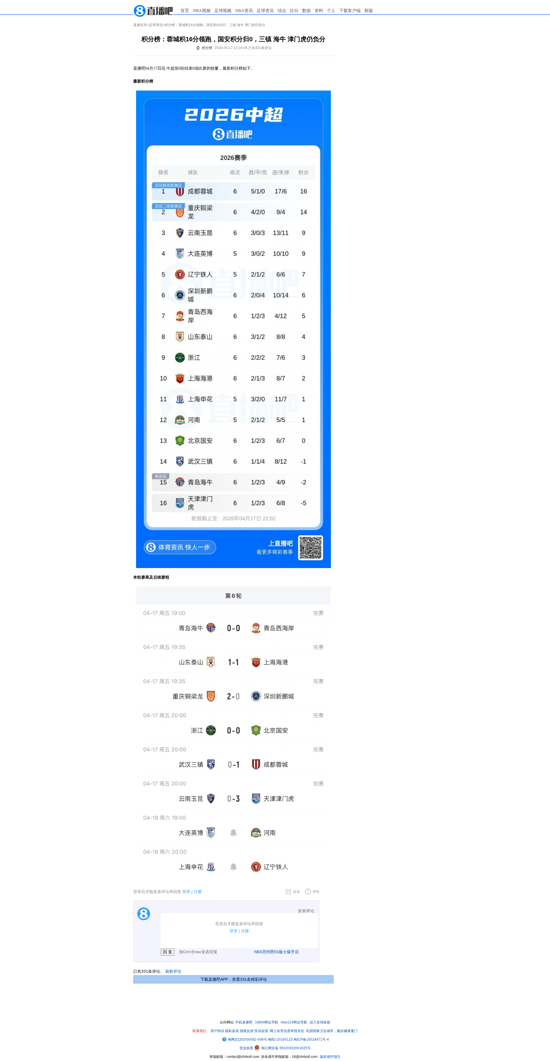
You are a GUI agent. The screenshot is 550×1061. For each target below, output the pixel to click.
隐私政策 (232, 1031)
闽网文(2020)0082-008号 (247, 1039)
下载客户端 (350, 10)
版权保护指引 (330, 1057)
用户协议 (217, 1031)
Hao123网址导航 (294, 1022)
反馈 (296, 892)
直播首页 (140, 25)
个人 (331, 10)
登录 (186, 891)
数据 (306, 10)
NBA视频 (202, 10)
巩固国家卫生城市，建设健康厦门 (332, 1031)
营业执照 (246, 1048)
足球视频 (222, 10)
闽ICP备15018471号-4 (311, 1039)
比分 (294, 10)
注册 (198, 891)
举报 (316, 892)
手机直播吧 (243, 1022)
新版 (368, 10)
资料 (319, 10)
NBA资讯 (244, 10)
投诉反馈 (261, 1031)
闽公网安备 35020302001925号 (285, 1048)
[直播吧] (153, 11)
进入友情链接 (320, 1022)
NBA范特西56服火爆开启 (276, 952)
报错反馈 (247, 1031)
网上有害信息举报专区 (287, 1031)
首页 (184, 10)
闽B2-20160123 (280, 1039)
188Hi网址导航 (266, 1022)
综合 (282, 10)
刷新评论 (173, 971)
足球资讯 (265, 10)
